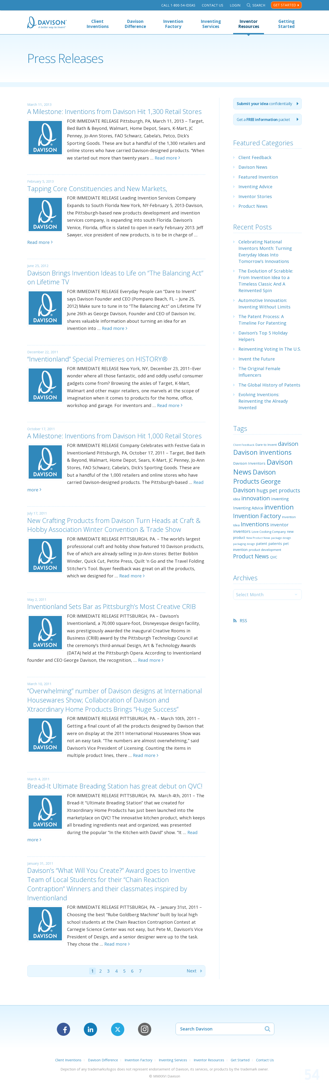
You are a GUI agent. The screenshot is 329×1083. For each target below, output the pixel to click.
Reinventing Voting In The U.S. (269, 349)
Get (263, 119)
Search (258, 5)
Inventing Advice (255, 186)
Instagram (144, 1029)
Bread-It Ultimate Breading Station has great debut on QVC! (114, 786)
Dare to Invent (266, 444)
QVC (273, 557)
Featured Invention (258, 177)
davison (288, 444)
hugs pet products (278, 490)
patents (275, 543)
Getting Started (286, 24)
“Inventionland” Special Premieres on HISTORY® (97, 358)
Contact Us (212, 5)
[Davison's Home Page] (47, 23)
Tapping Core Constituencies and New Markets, (97, 188)
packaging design (244, 544)
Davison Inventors (249, 463)
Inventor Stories (255, 196)
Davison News (252, 167)
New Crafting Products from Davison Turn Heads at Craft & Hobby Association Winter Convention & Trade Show (114, 525)
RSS (243, 620)
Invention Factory (173, 24)
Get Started (284, 5)
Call (178, 5)
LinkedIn (90, 1029)
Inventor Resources (248, 24)
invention (279, 506)
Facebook (63, 1029)
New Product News (258, 538)
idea (236, 498)
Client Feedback (254, 157)
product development (265, 550)
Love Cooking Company (269, 531)
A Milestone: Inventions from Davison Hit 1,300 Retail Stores (114, 111)
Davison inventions (262, 452)
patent (261, 543)
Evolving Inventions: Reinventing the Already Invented (263, 401)
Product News (253, 206)
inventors (241, 531)
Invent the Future (256, 359)
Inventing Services (211, 24)
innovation (255, 498)
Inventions (255, 524)
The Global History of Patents (269, 385)
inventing (280, 498)
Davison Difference (135, 24)
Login (235, 5)
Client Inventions (97, 24)
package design (281, 538)
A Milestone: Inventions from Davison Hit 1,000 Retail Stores (114, 435)
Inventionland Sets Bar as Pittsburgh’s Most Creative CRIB (111, 606)
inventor (279, 524)
